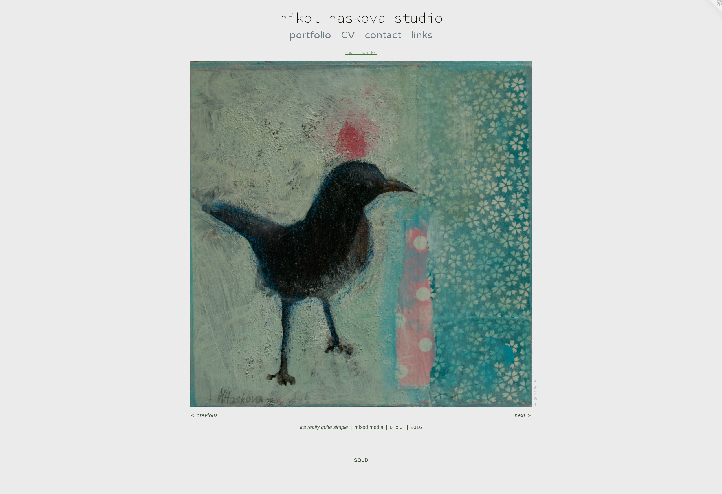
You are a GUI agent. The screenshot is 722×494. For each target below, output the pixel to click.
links (422, 35)
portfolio (310, 35)
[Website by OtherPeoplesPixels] (710, 11)
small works (361, 52)
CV (348, 35)
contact (383, 35)
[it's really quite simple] (361, 234)
